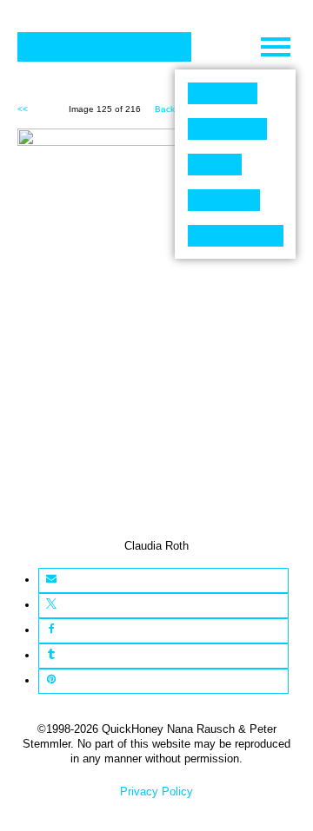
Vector (227, 129)
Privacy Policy (156, 791)
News (224, 200)
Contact (235, 236)
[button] (51, 580)
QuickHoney (104, 47)
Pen (215, 164)
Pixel (222, 93)
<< (22, 109)
